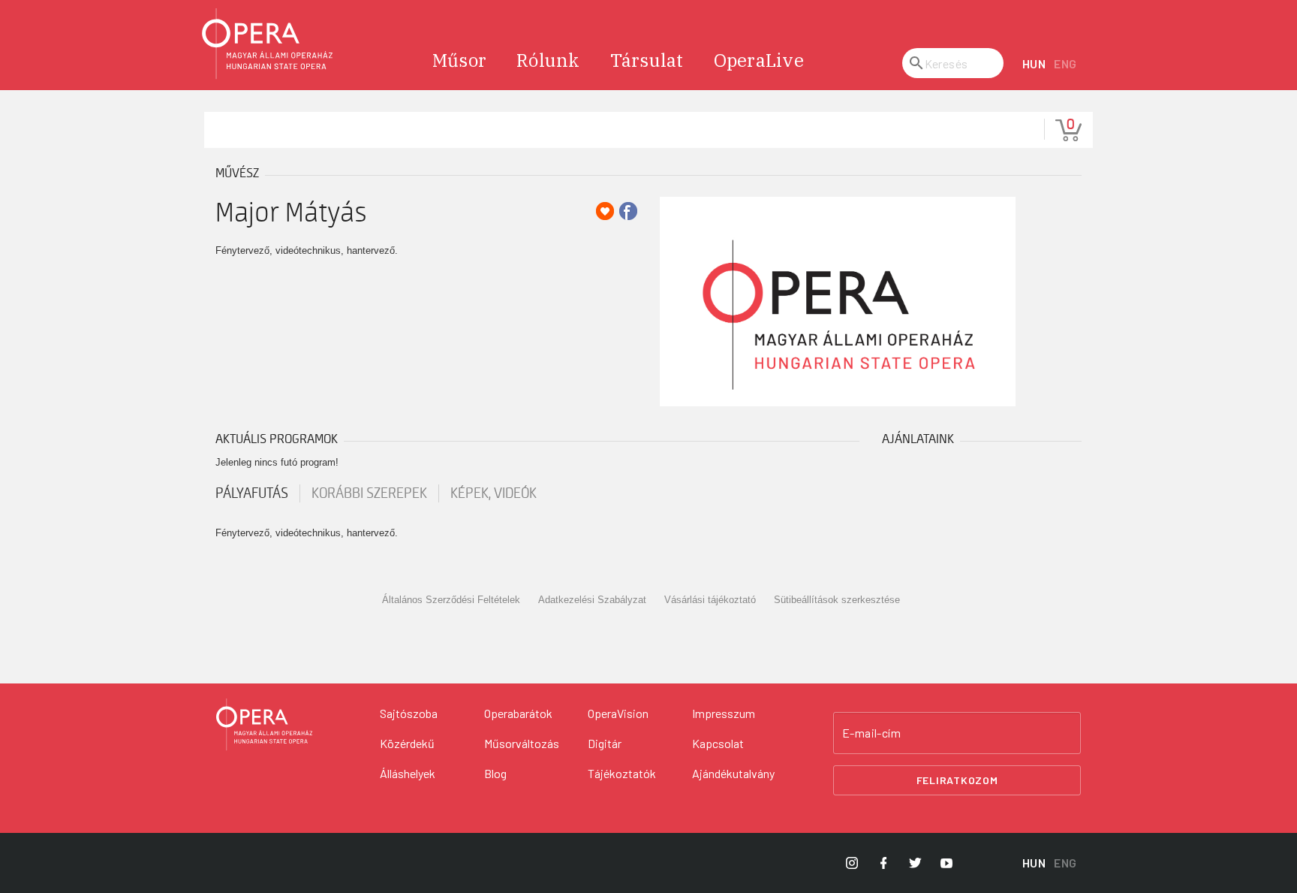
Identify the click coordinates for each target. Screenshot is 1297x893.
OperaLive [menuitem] (759, 60)
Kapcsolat (718, 743)
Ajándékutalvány (733, 773)
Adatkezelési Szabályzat (592, 599)
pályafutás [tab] (251, 493)
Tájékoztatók (622, 773)
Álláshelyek (407, 773)
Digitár (604, 743)
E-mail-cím (871, 733)
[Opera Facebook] (883, 863)
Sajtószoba (409, 713)
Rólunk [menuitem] (548, 60)
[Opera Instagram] (852, 863)
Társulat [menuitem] (647, 60)
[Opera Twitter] (915, 863)
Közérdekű (407, 743)
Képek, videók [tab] (493, 493)
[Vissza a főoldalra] (268, 44)
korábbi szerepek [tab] (369, 493)
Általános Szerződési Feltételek (451, 599)
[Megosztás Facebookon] (628, 211)
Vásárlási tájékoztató (710, 599)
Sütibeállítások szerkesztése (837, 599)
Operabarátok (518, 713)
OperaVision (618, 713)
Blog (495, 773)
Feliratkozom (957, 780)
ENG (1065, 63)
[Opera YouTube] (946, 863)
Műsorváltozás (521, 743)
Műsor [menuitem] (459, 60)
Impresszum (723, 713)
